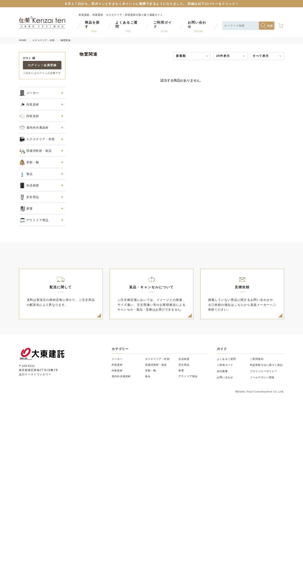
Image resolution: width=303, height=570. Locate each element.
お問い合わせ (225, 377)
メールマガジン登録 (262, 377)
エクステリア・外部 (43, 40)
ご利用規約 (257, 359)
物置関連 (65, 40)
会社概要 (222, 371)
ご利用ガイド (225, 365)
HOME (23, 40)
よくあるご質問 (226, 359)
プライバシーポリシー (263, 371)
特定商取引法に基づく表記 (266, 365)
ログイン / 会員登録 (42, 65)
